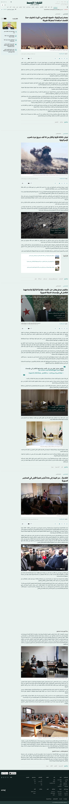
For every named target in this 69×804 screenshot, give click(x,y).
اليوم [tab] (5, 18)
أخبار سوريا (57, 467)
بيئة (35, 783)
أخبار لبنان (61, 279)
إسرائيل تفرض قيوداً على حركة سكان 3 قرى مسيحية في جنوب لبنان (41, 255)
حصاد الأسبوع (53, 791)
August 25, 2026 (33, 373)
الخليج (66, 781)
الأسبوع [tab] (2, 18)
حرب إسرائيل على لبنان (53, 279)
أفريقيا (60, 784)
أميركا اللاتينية (59, 786)
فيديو (17, 7)
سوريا (52, 467)
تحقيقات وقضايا (53, 793)
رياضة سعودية (59, 791)
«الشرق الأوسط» (61, 53)
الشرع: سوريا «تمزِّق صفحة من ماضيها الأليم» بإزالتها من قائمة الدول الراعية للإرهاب (9, 45)
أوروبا (60, 781)
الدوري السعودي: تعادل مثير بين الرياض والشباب (55, 9)
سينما (41, 783)
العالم (51, 7)
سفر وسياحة (66, 793)
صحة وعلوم (37, 7)
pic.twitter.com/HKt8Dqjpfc (48, 370)
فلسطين (56, 122)
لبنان (36, 279)
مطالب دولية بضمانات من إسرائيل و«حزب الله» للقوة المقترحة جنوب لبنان (40, 267)
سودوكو (34, 793)
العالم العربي (65, 14)
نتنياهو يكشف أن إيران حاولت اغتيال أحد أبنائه (9, 36)
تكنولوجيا (33, 7)
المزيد (7, 7)
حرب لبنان (45, 279)
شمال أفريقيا (65, 783)
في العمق (20, 7)
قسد (62, 467)
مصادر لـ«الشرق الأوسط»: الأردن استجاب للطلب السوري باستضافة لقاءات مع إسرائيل (9, 51)
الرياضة (24, 7)
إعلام (41, 784)
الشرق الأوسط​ (55, 7)
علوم (35, 781)
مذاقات (67, 791)
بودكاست (14, 7)
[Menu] (67, 7)
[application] (44, 225)
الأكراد (51, 766)
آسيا (60, 783)
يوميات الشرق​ (28, 7)
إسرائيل (61, 122)
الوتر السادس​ (40, 781)
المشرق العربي (57, 14)
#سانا (58, 370)
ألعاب (10, 7)
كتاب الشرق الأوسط (52, 783)
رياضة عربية (59, 793)
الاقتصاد (46, 7)
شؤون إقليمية (66, 786)
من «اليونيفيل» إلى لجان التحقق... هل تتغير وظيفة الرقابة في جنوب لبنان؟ (40, 261)
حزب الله (40, 279)
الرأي (48, 7)
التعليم (55, 766)
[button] (44, 225)
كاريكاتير (54, 781)
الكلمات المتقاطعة (33, 791)
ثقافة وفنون (41, 7)
